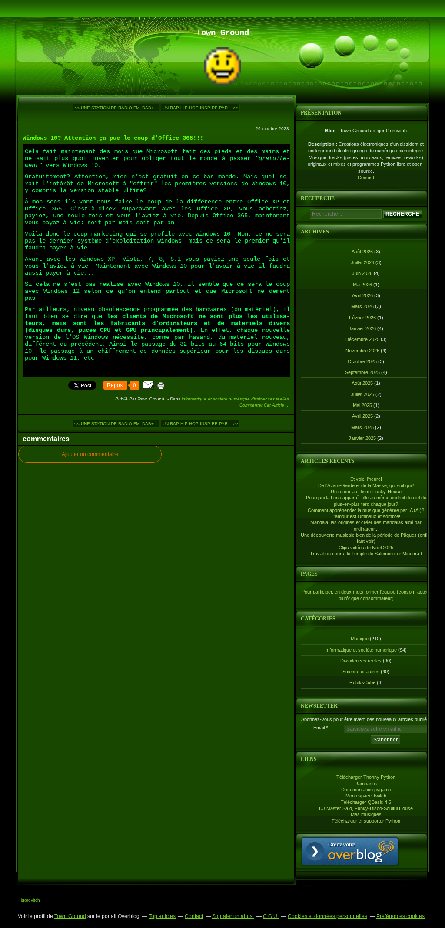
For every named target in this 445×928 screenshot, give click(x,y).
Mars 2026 (363, 306)
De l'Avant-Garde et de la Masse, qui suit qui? (366, 485)
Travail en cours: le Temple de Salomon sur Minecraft (366, 553)
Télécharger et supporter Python (366, 820)
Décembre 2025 (363, 339)
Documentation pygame (366, 789)
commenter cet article (262, 405)
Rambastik (366, 783)
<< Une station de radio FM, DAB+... (116, 107)
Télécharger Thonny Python (365, 777)
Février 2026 (363, 317)
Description (322, 144)
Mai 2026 (363, 284)
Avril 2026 (363, 295)
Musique (360, 638)
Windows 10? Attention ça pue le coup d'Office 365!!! (113, 137)
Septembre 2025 (363, 372)
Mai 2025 (363, 405)
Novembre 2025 (363, 350)
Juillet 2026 (363, 262)
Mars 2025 (363, 427)
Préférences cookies (400, 916)
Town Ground (70, 916)
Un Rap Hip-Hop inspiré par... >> (200, 107)
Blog (330, 130)
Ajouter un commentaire (90, 454)
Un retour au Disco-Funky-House (366, 491)
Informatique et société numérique (216, 399)
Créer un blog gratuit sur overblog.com (350, 851)
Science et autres (360, 671)
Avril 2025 (363, 416)
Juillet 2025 (363, 394)
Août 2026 (363, 251)
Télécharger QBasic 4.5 (366, 802)
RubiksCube (362, 682)
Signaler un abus (233, 916)
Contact (366, 177)
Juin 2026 (363, 273)
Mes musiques (366, 814)
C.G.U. (271, 916)
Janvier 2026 (363, 328)
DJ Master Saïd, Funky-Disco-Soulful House (366, 808)
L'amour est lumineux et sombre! (366, 516)
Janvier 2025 (363, 438)
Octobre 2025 (363, 361)
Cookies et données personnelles (327, 916)
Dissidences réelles (270, 399)
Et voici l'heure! (366, 479)
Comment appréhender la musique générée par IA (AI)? (366, 510)
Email (319, 727)
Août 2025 (363, 383)
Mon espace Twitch (365, 795)
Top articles (162, 916)
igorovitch (30, 900)
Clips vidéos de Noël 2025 (366, 547)
